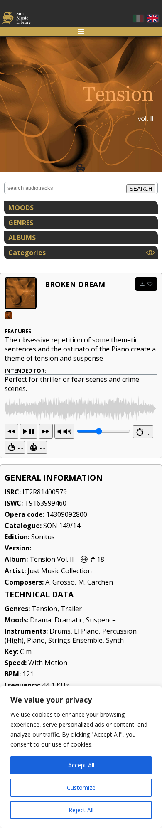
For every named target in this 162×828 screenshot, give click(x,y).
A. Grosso (60, 582)
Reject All (81, 810)
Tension (44, 608)
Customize (81, 787)
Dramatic (68, 619)
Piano (36, 640)
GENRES (20, 222)
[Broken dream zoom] (21, 293)
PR (64, 431)
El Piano (86, 631)
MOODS (21, 207)
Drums (60, 631)
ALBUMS (22, 237)
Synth (115, 640)
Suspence (101, 619)
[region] (81, 757)
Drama (40, 619)
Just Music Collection (59, 570)
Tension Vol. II (51, 559)
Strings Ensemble (75, 640)
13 (28, 431)
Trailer (71, 608)
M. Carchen (95, 582)
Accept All (81, 765)
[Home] (16, 19)
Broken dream (75, 284)
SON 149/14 (61, 525)
